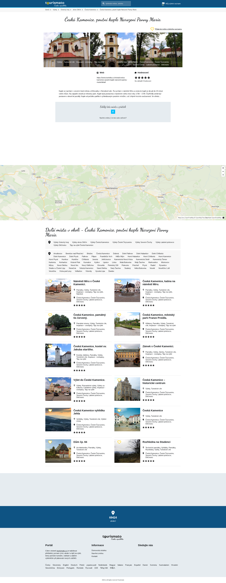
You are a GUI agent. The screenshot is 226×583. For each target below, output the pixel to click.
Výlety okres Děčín (79, 242)
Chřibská (85, 259)
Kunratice (87, 262)
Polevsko (125, 265)
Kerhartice (63, 262)
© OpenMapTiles (199, 218)
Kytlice (97, 262)
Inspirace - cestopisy (84, 62)
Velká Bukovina (140, 268)
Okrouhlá (100, 265)
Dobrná (116, 253)
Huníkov (65, 259)
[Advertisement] (113, 141)
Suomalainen (164, 565)
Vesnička (52, 271)
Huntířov (75, 259)
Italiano (120, 565)
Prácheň (135, 265)
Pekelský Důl (113, 265)
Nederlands (102, 565)
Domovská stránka (99, 550)
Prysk (144, 265)
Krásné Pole (75, 262)
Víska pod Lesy (65, 271)
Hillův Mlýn (120, 256)
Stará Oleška (102, 268)
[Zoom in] (223, 168)
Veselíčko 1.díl (164, 268)
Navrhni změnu (105, 118)
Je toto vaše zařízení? (119, 118)
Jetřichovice (106, 259)
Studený (127, 268)
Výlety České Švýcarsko (122, 242)
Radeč (153, 265)
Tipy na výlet (99, 62)
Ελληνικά (60, 568)
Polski (82, 565)
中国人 (112, 568)
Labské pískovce (152, 65)
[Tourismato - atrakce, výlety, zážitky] (56, 4)
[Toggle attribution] (223, 217)
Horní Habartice (134, 256)
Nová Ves (74, 265)
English (66, 565)
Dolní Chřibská (157, 253)
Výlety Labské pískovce (165, 242)
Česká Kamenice (146, 62)
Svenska (153, 565)
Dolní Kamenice (60, 256)
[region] (113, 192)
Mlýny (51, 265)
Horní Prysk (53, 259)
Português (70, 568)
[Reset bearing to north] (223, 175)
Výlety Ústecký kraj (61, 242)
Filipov (94, 256)
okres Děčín (133, 62)
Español (137, 565)
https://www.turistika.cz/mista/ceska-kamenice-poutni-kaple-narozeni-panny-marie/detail (112, 80)
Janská (95, 259)
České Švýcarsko (162, 62)
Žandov (111, 271)
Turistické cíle (69, 62)
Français (128, 565)
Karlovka (52, 262)
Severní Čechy (138, 65)
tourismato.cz (62, 551)
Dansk (145, 565)
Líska (114, 262)
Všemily (89, 271)
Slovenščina (50, 568)
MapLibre (181, 218)
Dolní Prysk (73, 256)
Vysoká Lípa (100, 271)
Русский (88, 568)
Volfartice (78, 271)
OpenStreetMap (217, 218)
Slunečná (72, 268)
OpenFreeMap (189, 218)
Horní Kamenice (165, 256)
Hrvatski (174, 565)
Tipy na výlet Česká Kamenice (81, 245)
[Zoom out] (223, 171)
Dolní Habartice (142, 253)
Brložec (90, 253)
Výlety (59, 62)
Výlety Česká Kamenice (99, 242)
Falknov (85, 256)
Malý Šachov (140, 262)
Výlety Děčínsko (60, 245)
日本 (96, 568)
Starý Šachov (115, 268)
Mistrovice (165, 262)
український (91, 565)
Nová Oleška (62, 265)
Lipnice (106, 262)
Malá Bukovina (125, 262)
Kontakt (94, 556)
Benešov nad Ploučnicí (74, 253)
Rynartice (163, 265)
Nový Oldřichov (88, 265)
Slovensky (57, 565)
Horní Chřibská (149, 256)
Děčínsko (165, 65)
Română (80, 568)
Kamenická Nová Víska (123, 259)
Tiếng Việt (104, 568)
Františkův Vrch (106, 256)
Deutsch (74, 565)
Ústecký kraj (122, 62)
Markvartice (153, 262)
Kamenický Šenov (160, 259)
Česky (47, 565)
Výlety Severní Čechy (143, 242)
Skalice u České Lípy (57, 268)
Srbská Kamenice (86, 268)
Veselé (152, 268)
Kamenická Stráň (142, 259)
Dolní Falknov (127, 253)
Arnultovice (58, 253)
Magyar (112, 565)
